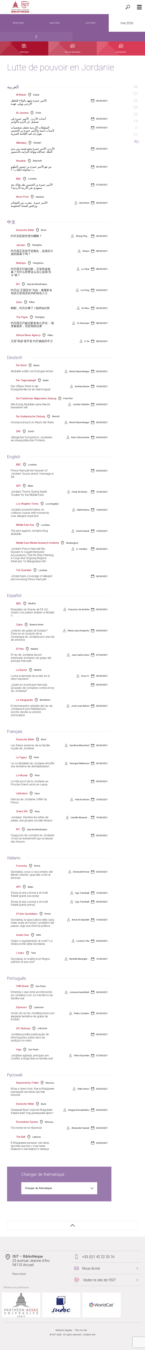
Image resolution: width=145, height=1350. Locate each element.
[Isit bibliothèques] (20, 7)
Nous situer (19, 1273)
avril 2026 (90, 23)
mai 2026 (127, 23)
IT (136, 128)
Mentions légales (64, 1330)
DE (136, 100)
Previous (36, 36)
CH (135, 94)
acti (93, 1334)
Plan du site (81, 1330)
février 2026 (18, 23)
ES (136, 114)
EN (136, 107)
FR (136, 121)
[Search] (128, 7)
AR (136, 87)
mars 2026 (54, 23)
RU (136, 141)
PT (136, 135)
